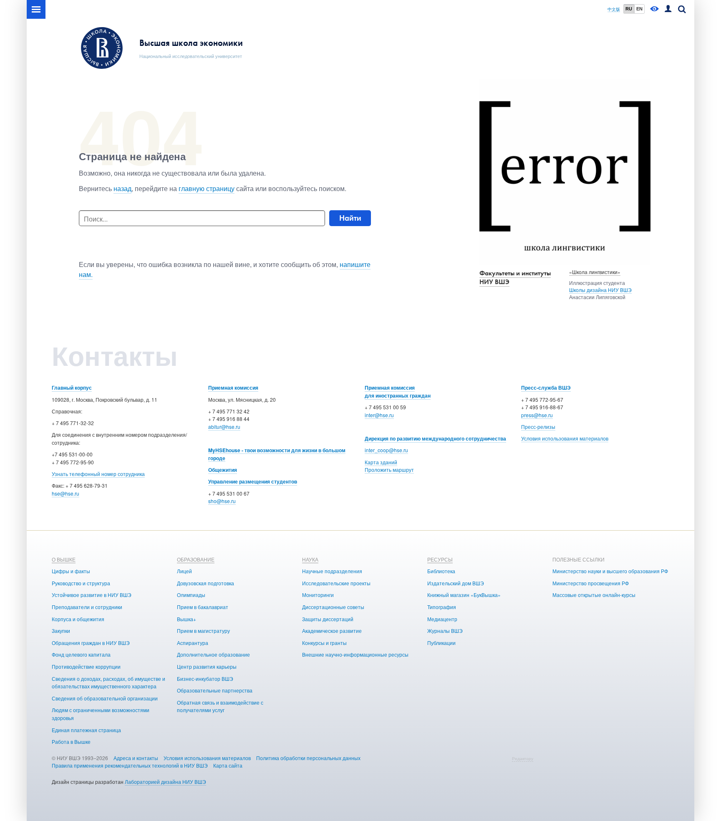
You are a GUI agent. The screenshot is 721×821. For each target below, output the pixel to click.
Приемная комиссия (233, 387)
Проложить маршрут (389, 469)
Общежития (222, 469)
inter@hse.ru (379, 414)
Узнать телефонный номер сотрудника (98, 473)
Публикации (441, 642)
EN (639, 8)
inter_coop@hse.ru (386, 449)
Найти (350, 218)
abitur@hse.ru (224, 426)
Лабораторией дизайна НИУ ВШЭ (165, 781)
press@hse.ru (537, 414)
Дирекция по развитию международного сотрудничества (435, 438)
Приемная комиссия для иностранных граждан (398, 391)
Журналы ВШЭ (445, 630)
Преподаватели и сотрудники (87, 606)
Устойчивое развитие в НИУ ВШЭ (91, 594)
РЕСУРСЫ (440, 559)
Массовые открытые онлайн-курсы (593, 594)
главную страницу (206, 188)
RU (628, 8)
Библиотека (441, 570)
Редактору (522, 758)
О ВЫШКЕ (64, 559)
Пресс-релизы (538, 426)
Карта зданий (381, 462)
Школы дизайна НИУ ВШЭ (600, 289)
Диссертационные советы (333, 606)
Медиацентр (442, 618)
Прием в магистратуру (203, 630)
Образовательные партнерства (214, 690)
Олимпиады (191, 594)
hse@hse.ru (65, 493)
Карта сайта (227, 765)
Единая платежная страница (86, 729)
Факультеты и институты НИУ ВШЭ (515, 277)
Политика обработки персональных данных (308, 757)
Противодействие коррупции (86, 666)
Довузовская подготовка (205, 583)
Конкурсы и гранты (324, 642)
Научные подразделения (332, 570)
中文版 (614, 9)
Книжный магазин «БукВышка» (464, 594)
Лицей (184, 570)
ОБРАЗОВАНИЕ (195, 559)
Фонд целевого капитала (81, 654)
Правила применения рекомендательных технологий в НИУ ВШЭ (130, 765)
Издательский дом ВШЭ (455, 583)
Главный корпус (72, 387)
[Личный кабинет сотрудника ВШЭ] (668, 9)
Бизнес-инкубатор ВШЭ (205, 678)
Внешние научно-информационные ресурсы (355, 654)
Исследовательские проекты (336, 583)
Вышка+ (186, 618)
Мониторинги (318, 594)
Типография (441, 606)
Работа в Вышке (71, 741)
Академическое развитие (332, 630)
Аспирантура (192, 642)
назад (122, 188)
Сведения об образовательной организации (105, 698)
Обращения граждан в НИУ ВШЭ (91, 642)
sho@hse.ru (222, 500)
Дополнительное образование (213, 654)
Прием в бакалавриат (202, 606)
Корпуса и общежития (78, 618)
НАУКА (310, 559)
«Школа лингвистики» (594, 271)
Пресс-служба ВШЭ (546, 387)
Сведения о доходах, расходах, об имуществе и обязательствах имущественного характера (108, 682)
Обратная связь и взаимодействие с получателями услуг (220, 706)
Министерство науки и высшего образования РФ (610, 570)
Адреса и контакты (135, 757)
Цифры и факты (71, 570)
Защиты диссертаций (327, 618)
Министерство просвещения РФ (590, 583)
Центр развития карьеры (207, 666)
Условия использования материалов (564, 438)
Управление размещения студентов (252, 481)
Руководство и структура (81, 583)
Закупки (61, 630)
